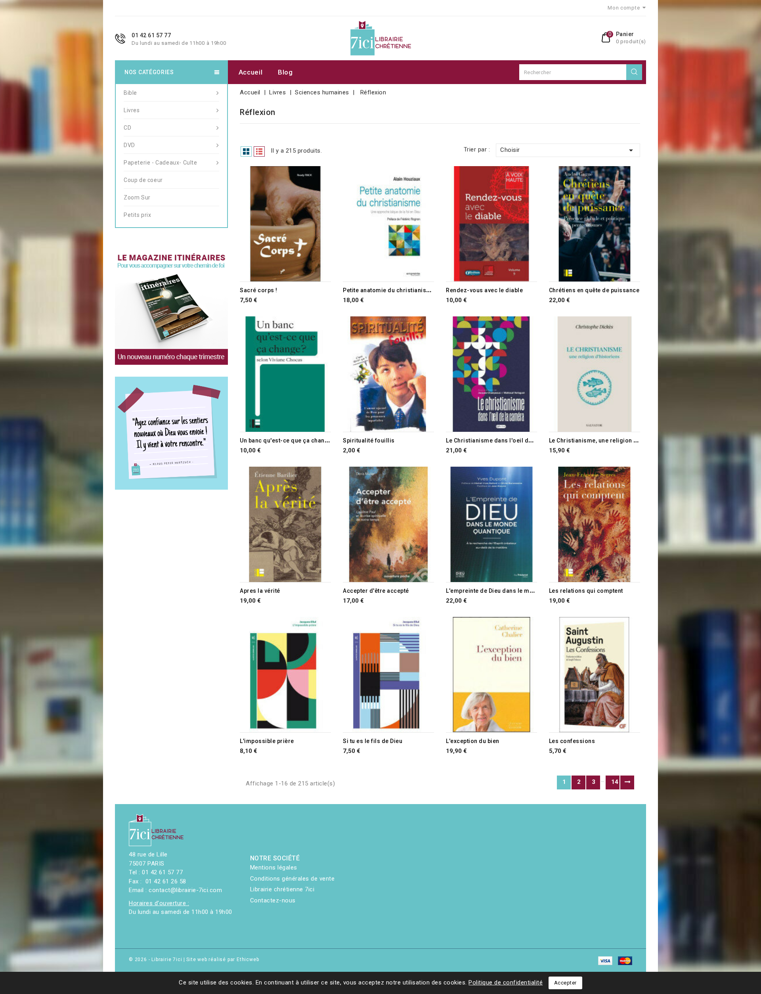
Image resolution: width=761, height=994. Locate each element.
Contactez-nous (273, 900)
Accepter (565, 983)
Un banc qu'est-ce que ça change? (287, 440)
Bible (130, 93)
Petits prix (137, 215)
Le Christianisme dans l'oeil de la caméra (503, 440)
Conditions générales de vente (292, 878)
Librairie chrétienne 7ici (282, 889)
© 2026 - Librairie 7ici (156, 959)
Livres (132, 110)
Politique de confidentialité (505, 982)
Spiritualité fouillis (369, 440)
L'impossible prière (267, 741)
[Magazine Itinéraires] (171, 308)
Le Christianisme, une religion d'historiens (608, 440)
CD (127, 127)
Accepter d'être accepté (376, 591)
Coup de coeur (143, 180)
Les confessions (572, 741)
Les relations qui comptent (586, 591)
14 (615, 781)
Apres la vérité (260, 591)
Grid (246, 151)
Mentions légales (273, 867)
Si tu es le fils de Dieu (372, 741)
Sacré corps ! (258, 290)
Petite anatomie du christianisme (389, 290)
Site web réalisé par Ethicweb (222, 959)
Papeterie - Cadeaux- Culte (160, 162)
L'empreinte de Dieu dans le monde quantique (509, 591)
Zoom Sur (137, 197)
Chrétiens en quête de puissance (594, 290)
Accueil (251, 72)
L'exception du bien (472, 741)
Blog (285, 72)
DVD (129, 145)
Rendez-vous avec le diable (484, 290)
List (259, 151)
